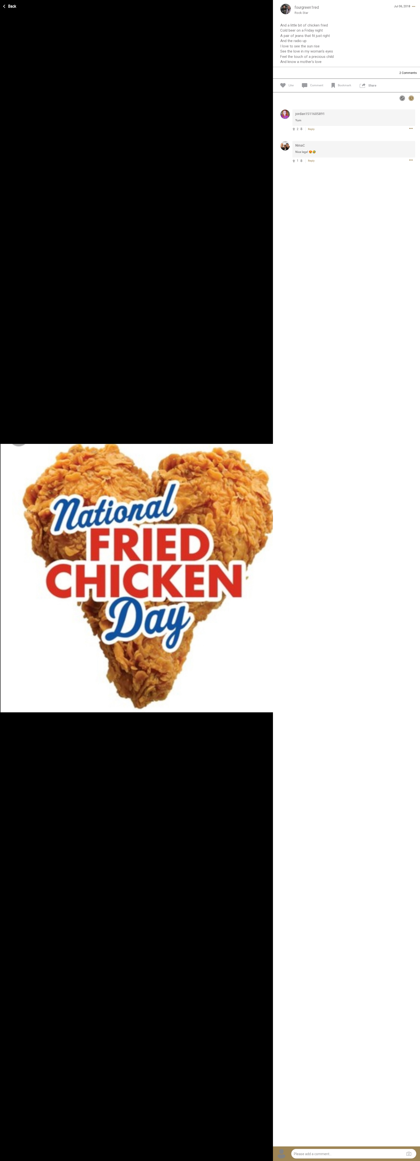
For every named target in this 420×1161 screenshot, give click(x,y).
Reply (311, 129)
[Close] (10, 5)
